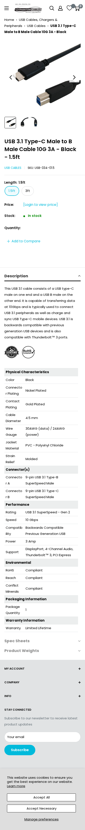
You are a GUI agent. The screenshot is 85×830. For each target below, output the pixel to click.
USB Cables (36, 25)
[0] (77, 8)
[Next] (74, 77)
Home (9, 19)
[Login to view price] (40, 204)
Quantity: (12, 228)
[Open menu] (6, 8)
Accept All (41, 797)
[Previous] (10, 77)
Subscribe (20, 749)
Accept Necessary (41, 808)
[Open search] (51, 8)
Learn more (16, 786)
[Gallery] (42, 84)
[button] (42, 276)
